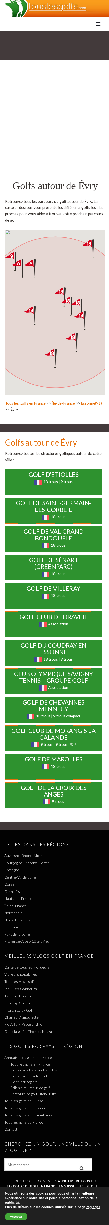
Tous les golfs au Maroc (23, 1122)
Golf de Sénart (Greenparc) (53, 563)
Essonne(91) (91, 403)
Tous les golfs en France (25, 403)
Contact (11, 1129)
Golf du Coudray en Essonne (53, 648)
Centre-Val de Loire (20, 877)
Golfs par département (29, 1076)
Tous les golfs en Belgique (25, 1108)
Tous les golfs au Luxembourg (28, 1115)
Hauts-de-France (18, 898)
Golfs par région (23, 1082)
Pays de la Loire (17, 934)
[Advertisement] (54, 122)
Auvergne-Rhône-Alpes (23, 855)
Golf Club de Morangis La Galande (53, 734)
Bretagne (11, 870)
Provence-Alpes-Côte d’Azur (27, 941)
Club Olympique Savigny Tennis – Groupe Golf (53, 677)
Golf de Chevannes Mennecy (53, 705)
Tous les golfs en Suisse (23, 1101)
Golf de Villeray (53, 588)
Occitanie (12, 927)
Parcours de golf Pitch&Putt (33, 1094)
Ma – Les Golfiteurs (20, 989)
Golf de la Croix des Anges (53, 791)
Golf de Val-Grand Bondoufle (54, 535)
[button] (34, 315)
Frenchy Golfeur (18, 1003)
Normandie (13, 913)
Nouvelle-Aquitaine (20, 920)
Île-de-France (63, 403)
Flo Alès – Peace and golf (24, 1024)
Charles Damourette (21, 1017)
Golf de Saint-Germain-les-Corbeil (53, 506)
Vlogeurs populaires (20, 974)
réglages (93, 1207)
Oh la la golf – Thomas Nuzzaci (29, 1031)
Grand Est (12, 891)
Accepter (16, 1217)
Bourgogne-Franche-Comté (27, 863)
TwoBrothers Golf (19, 996)
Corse (9, 884)
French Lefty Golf (18, 1010)
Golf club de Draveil (54, 616)
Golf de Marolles (53, 759)
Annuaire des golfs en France (28, 1057)
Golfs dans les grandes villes (33, 1070)
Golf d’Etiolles (54, 474)
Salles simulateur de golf (30, 1087)
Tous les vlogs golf (19, 981)
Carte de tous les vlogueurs (27, 967)
